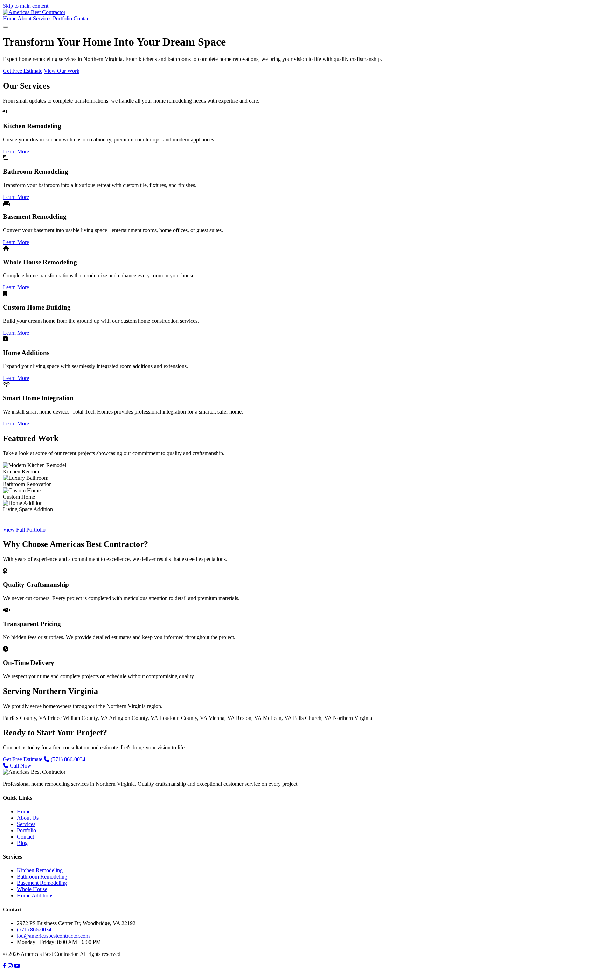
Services (42, 18)
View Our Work (61, 71)
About (25, 18)
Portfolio (62, 18)
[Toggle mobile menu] (5, 27)
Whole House (32, 889)
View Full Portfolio (24, 530)
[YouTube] (17, 966)
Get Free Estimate (22, 71)
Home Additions (35, 895)
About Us (28, 818)
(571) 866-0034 (67, 759)
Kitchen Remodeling (40, 870)
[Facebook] (4, 966)
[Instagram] (10, 966)
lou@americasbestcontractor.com (53, 936)
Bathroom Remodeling (42, 877)
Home (9, 18)
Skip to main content (25, 6)
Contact (82, 18)
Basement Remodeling (42, 883)
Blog (22, 843)
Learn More (16, 151)
